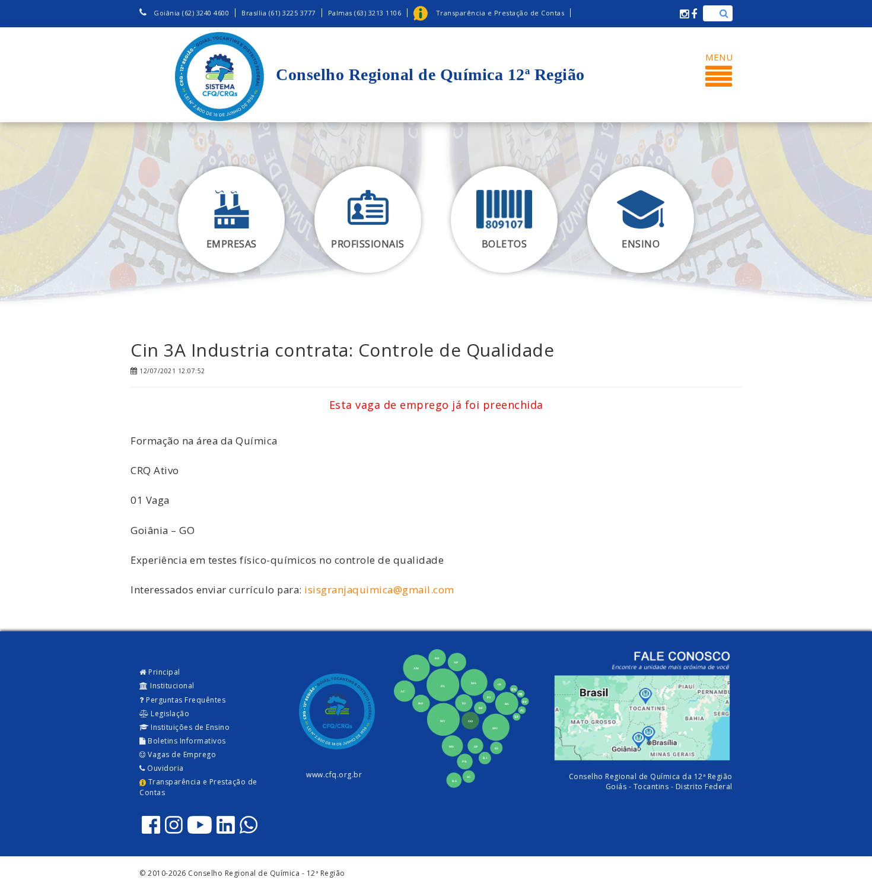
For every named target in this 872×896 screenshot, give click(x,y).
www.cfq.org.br (334, 775)
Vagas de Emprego (181, 754)
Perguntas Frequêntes (185, 700)
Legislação (169, 713)
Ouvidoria (164, 768)
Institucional (171, 686)
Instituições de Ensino (189, 727)
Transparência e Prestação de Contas (198, 787)
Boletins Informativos (186, 741)
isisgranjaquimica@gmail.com (379, 589)
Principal (163, 672)
